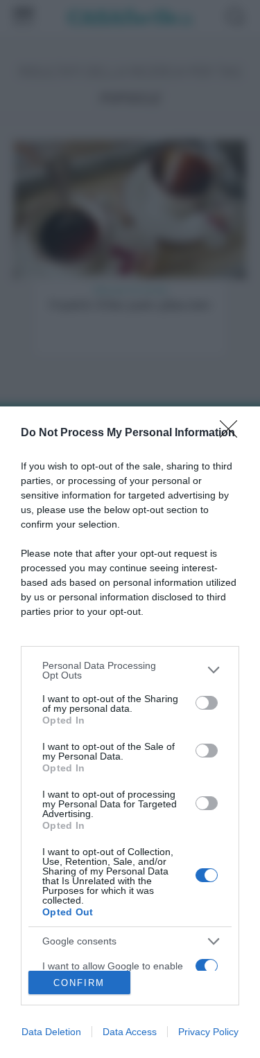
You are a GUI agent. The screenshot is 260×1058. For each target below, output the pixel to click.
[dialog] (130, 732)
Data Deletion (51, 1031)
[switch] (207, 703)
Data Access (130, 1031)
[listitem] (130, 670)
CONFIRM (79, 983)
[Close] (233, 433)
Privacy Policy (208, 1031)
